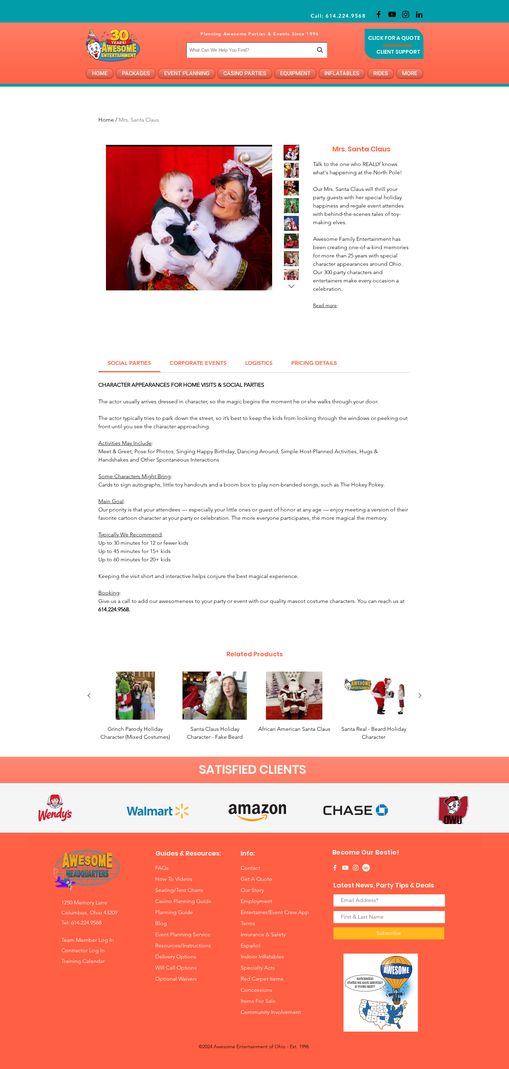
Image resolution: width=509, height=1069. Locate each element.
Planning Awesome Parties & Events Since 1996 (259, 33)
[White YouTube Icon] (345, 867)
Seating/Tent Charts (179, 890)
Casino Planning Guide (183, 901)
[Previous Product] (89, 695)
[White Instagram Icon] (355, 867)
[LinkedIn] (419, 14)
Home (106, 119)
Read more (325, 305)
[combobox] (256, 50)
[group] (254, 706)
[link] (129, 363)
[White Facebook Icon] (335, 867)
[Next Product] (420, 695)
